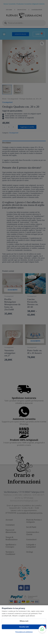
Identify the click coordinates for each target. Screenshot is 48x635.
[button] (42, 629)
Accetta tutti (24, 627)
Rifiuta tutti (24, 621)
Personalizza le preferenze (24, 632)
